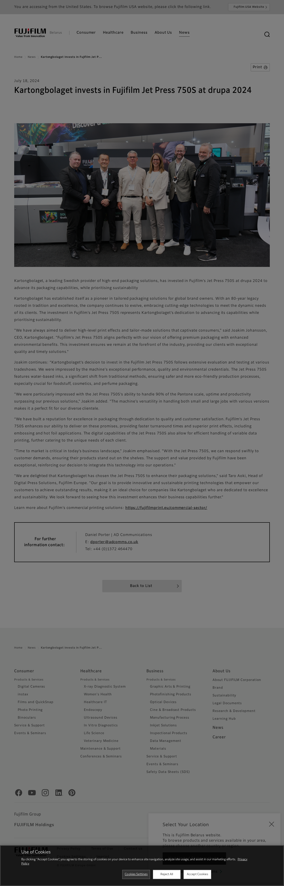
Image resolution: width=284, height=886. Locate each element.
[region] (142, 865)
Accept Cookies (197, 874)
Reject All (166, 874)
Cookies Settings (136, 874)
